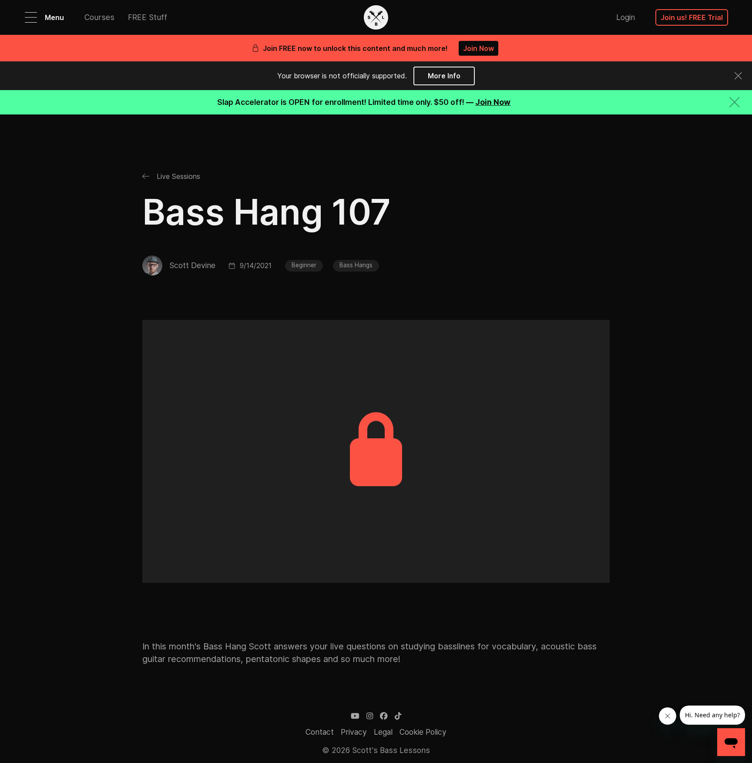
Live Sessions (177, 176)
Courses (99, 17)
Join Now (478, 48)
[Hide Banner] (734, 102)
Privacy (354, 731)
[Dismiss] (738, 76)
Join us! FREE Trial (692, 17)
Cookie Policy (423, 731)
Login (625, 17)
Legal (383, 731)
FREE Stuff (147, 17)
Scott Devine (192, 265)
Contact (320, 731)
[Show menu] (31, 17)
